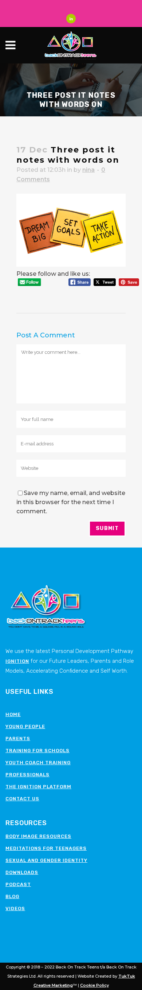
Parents (17, 738)
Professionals (27, 774)
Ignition (17, 661)
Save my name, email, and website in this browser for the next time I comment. (70, 502)
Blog (12, 896)
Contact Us (22, 798)
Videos (15, 908)
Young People (25, 726)
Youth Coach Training (38, 762)
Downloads (21, 872)
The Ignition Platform (38, 786)
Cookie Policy (94, 985)
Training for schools (37, 750)
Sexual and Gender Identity (46, 860)
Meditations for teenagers (46, 848)
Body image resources (38, 836)
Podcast (18, 884)
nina (88, 169)
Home (13, 714)
